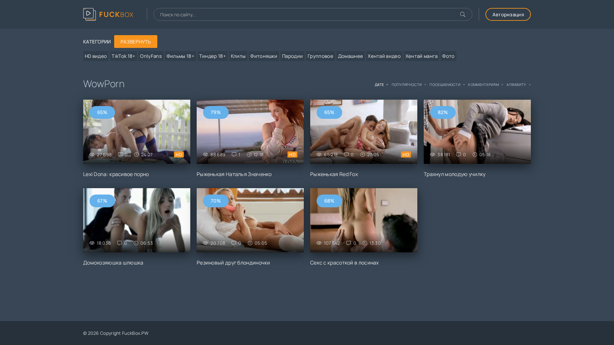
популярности (407, 84)
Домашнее (350, 56)
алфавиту (516, 84)
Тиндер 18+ (212, 56)
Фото (448, 56)
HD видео (96, 56)
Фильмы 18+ (180, 56)
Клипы (238, 56)
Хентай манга (421, 56)
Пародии (292, 56)
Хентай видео (384, 56)
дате (379, 84)
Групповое (320, 56)
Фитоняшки (263, 56)
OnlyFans (150, 56)
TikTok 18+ (123, 56)
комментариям (483, 84)
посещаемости (444, 84)
